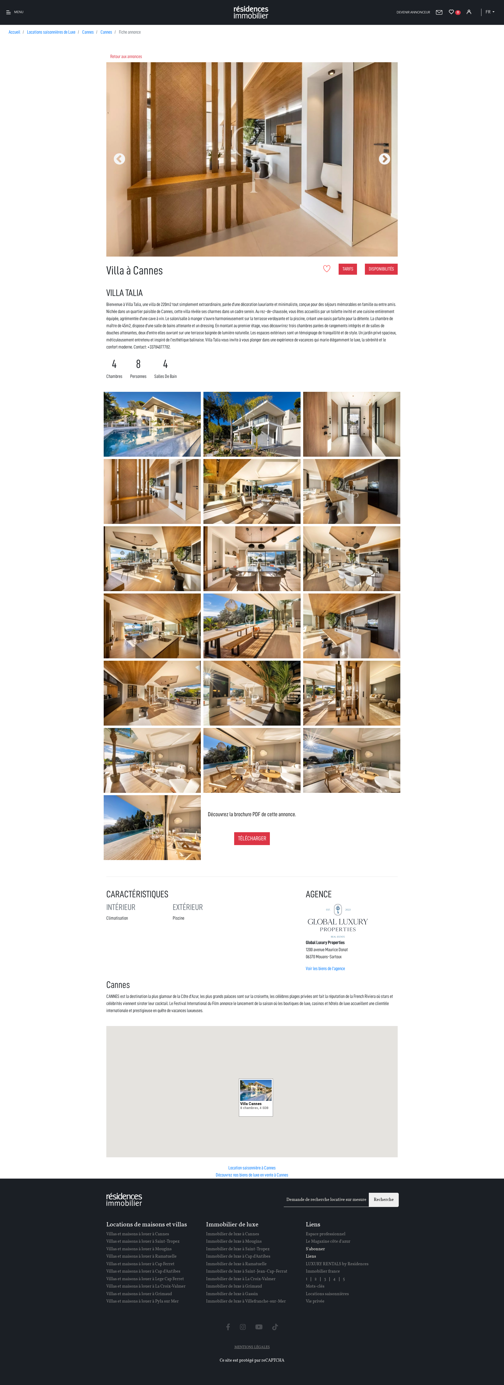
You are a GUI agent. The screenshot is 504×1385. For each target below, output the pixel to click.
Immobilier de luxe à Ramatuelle (236, 1264)
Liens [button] (311, 1256)
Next (384, 159)
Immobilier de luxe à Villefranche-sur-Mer (246, 1301)
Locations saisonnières (327, 1294)
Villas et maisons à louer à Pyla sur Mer (142, 1301)
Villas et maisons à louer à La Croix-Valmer (146, 1286)
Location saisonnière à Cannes (252, 1167)
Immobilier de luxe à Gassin (232, 1294)
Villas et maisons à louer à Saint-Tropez (143, 1242)
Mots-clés (315, 1286)
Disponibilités (381, 269)
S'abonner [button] (315, 1249)
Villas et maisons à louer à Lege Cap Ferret (145, 1279)
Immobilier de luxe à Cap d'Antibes (238, 1256)
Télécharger (252, 838)
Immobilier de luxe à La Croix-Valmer (241, 1279)
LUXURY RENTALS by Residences (337, 1264)
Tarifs (348, 269)
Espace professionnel (325, 1234)
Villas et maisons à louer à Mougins (139, 1249)
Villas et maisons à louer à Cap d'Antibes (143, 1271)
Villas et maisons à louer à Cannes (137, 1234)
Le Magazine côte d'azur (328, 1242)
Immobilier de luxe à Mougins (234, 1242)
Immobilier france (323, 1271)
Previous (119, 159)
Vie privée (315, 1301)
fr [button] (488, 12)
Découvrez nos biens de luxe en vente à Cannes (252, 1175)
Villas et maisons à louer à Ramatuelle (141, 1256)
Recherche (384, 1200)
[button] (413, 12)
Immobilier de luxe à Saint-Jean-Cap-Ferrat (246, 1271)
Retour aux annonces (126, 56)
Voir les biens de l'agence (325, 968)
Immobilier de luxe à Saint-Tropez (238, 1249)
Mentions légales (252, 1347)
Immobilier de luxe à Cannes (232, 1234)
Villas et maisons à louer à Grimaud (139, 1294)
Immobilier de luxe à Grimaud (234, 1286)
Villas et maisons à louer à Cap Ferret (140, 1264)
